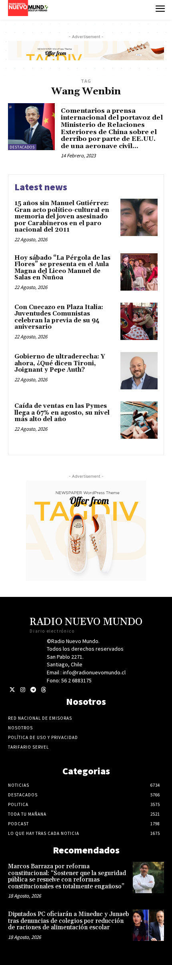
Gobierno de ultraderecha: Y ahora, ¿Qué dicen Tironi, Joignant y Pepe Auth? (59, 363)
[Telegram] (33, 690)
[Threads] (43, 690)
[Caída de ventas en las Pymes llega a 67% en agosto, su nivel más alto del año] (139, 420)
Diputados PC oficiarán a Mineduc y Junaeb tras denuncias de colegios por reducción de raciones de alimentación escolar (68, 920)
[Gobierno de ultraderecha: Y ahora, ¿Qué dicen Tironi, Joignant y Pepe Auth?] (139, 370)
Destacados (22, 147)
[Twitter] (12, 690)
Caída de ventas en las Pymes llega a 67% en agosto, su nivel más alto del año (62, 412)
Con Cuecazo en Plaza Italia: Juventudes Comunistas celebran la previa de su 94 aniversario (58, 317)
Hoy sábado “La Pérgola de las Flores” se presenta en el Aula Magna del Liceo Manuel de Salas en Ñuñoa (62, 268)
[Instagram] (22, 690)
